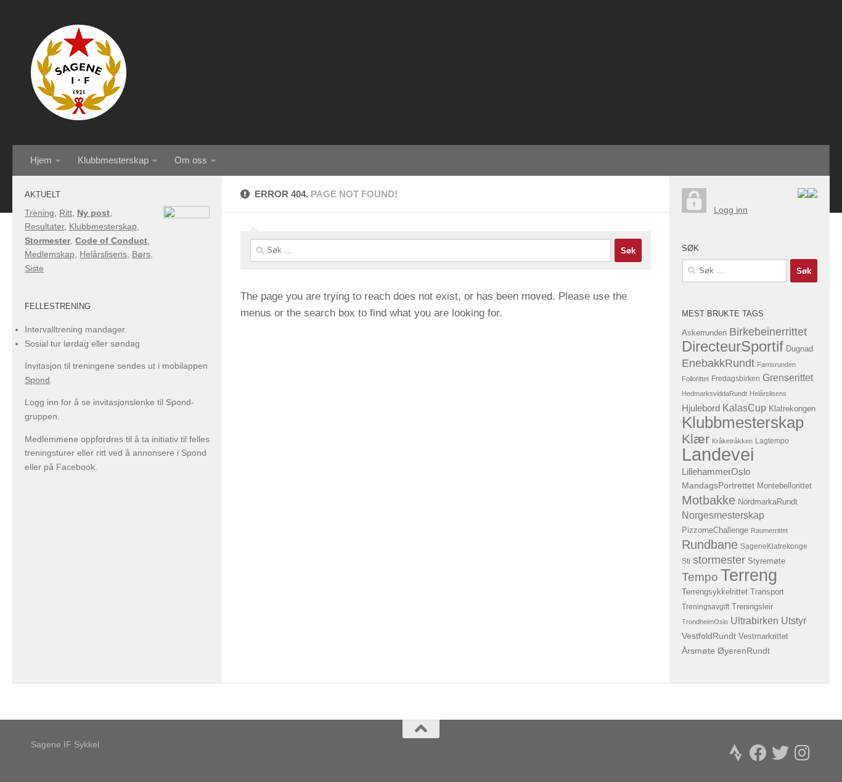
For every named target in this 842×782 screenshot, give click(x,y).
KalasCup (744, 407)
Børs (141, 254)
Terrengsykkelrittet (715, 591)
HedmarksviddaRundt (714, 393)
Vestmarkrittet (763, 636)
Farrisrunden (776, 364)
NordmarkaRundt (768, 502)
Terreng (749, 575)
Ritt (65, 213)
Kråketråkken (732, 441)
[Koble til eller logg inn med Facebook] (812, 195)
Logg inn (731, 210)
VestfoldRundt (709, 636)
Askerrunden (704, 333)
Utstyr (793, 620)
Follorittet (695, 378)
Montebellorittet (784, 486)
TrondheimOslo (705, 621)
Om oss (190, 160)
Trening (39, 213)
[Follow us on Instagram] (802, 753)
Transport (767, 592)
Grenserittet (787, 377)
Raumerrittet (769, 530)
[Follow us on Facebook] (758, 753)
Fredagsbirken (735, 378)
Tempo (700, 576)
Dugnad (799, 348)
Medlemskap (50, 254)
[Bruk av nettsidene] (802, 195)
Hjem (41, 160)
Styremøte (766, 561)
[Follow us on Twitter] (780, 753)
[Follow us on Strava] (736, 753)
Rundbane (710, 544)
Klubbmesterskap (113, 160)
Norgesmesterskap (723, 515)
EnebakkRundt (718, 362)
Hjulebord (701, 408)
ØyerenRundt (743, 651)
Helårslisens (103, 254)
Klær (695, 439)
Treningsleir (752, 607)
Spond (37, 380)
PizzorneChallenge (715, 530)
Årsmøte (698, 651)
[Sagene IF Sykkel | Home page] (78, 72)
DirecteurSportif (732, 346)
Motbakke (708, 500)
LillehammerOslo (716, 471)
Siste (34, 268)
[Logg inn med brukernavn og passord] (694, 210)
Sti (686, 561)
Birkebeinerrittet (768, 332)
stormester (719, 560)
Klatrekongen (792, 409)
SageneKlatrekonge (773, 546)
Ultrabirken (754, 620)
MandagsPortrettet (718, 485)
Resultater (44, 226)
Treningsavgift (705, 607)
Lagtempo (772, 441)
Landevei (718, 454)
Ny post (93, 213)
